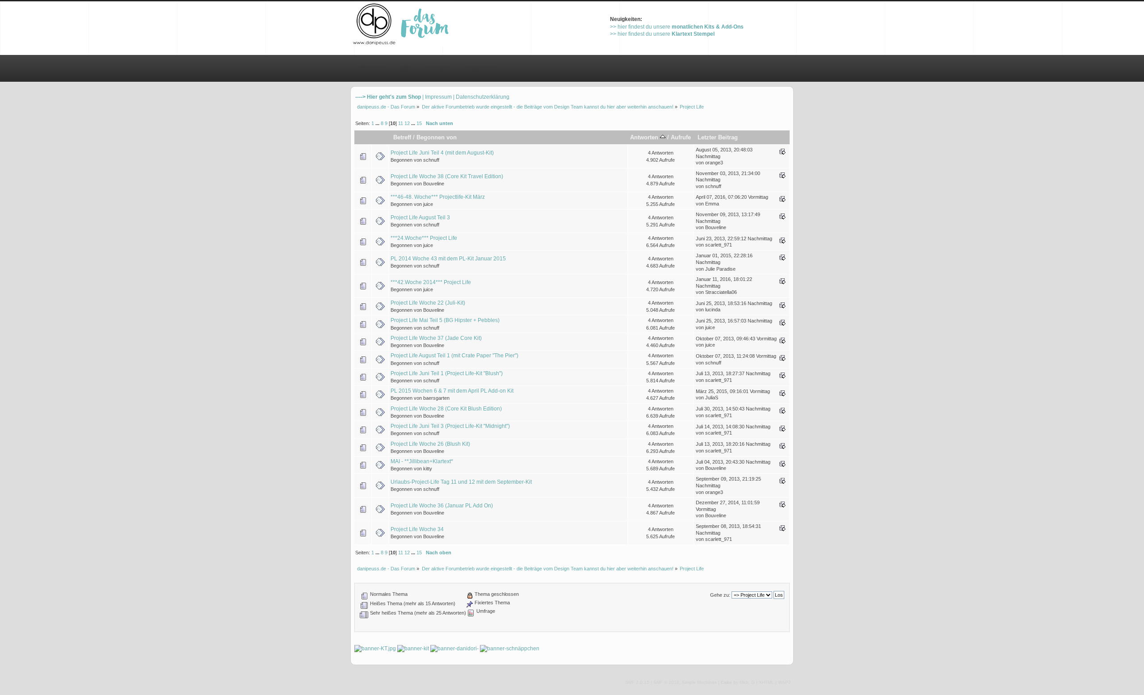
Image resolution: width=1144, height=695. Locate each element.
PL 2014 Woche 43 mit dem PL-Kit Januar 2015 (448, 258)
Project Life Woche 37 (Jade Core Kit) (436, 338)
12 (407, 123)
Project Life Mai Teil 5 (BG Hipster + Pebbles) (445, 320)
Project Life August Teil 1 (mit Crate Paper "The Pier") (454, 355)
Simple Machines (699, 682)
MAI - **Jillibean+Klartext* (422, 461)
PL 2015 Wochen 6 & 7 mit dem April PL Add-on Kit (452, 391)
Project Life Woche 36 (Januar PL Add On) (442, 505)
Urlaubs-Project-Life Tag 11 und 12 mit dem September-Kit (461, 482)
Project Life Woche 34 (417, 529)
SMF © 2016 (666, 682)
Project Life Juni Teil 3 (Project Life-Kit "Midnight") (450, 426)
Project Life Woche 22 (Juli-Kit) (428, 303)
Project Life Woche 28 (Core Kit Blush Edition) (446, 409)
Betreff (402, 137)
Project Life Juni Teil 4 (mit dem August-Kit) (442, 153)
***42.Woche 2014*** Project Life (431, 282)
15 (419, 123)
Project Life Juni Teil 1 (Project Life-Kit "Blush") (447, 373)
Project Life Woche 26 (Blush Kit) (430, 444)
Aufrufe (681, 137)
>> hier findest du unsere (677, 27)
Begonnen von (436, 137)
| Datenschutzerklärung (481, 97)
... (378, 123)
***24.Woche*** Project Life (424, 238)
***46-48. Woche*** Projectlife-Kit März (438, 197)
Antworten (645, 137)
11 (400, 123)
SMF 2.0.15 (637, 682)
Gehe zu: (720, 595)
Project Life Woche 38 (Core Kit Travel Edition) (447, 176)
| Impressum (437, 97)
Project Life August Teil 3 (420, 217)
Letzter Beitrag (718, 137)
